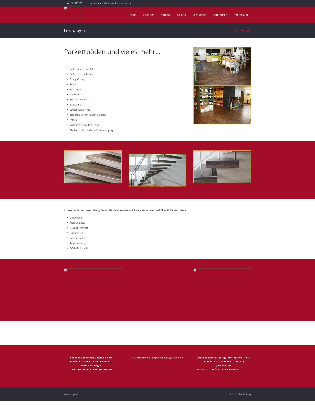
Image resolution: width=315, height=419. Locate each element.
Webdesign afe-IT (73, 394)
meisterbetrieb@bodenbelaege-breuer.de (161, 357)
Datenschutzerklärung (239, 394)
